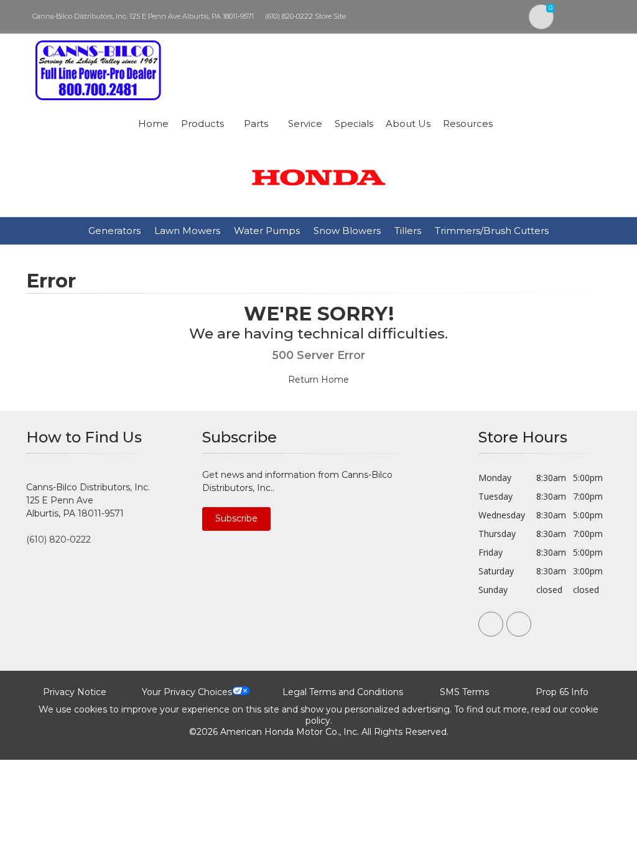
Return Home (318, 379)
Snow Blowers (347, 230)
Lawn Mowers (187, 230)
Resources (468, 123)
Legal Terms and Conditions (342, 692)
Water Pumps (267, 230)
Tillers (407, 230)
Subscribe (236, 518)
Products (202, 123)
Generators (114, 230)
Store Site (330, 16)
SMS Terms (464, 692)
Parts (256, 123)
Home (153, 123)
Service (305, 123)
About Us (408, 123)
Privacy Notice (74, 692)
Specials (354, 123)
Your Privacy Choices (187, 692)
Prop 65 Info (562, 692)
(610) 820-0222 (289, 16)
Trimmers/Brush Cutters (492, 230)
